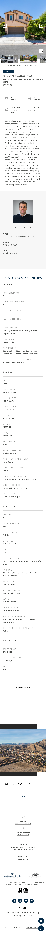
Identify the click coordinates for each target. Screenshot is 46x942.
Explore (23, 796)
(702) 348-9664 (10, 245)
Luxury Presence (23, 915)
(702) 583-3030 (23, 835)
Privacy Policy (33, 927)
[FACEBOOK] (14, 901)
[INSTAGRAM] (20, 901)
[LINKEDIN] (32, 901)
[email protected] (27, 67)
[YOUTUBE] (26, 901)
